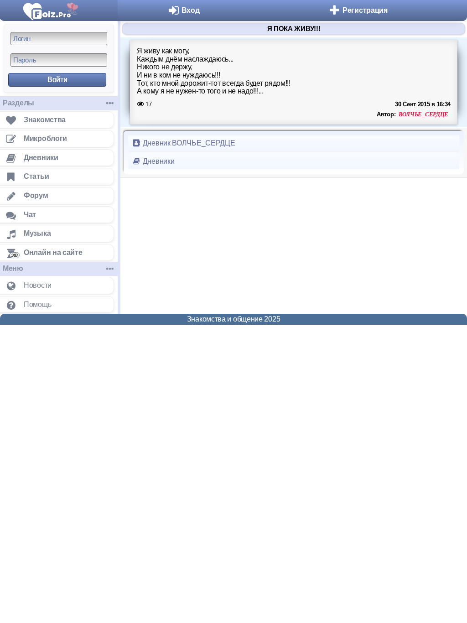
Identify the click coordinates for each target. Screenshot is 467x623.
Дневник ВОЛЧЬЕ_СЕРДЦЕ (188, 143)
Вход (191, 10)
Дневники (157, 161)
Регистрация (365, 10)
